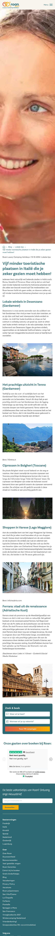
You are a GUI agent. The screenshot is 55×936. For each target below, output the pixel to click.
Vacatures (7, 887)
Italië (5, 827)
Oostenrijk (7, 840)
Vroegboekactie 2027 (12, 915)
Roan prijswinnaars (11, 891)
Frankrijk (6, 823)
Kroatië (6, 830)
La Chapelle (8, 898)
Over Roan (7, 853)
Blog (5, 877)
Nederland (7, 837)
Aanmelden (10, 807)
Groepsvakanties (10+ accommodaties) (19, 925)
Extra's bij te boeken (11, 870)
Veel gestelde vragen (11, 863)
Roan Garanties (9, 867)
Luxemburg (7, 844)
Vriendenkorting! (10, 921)
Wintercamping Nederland (14, 918)
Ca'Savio (6, 901)
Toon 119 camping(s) (27, 729)
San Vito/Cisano (9, 894)
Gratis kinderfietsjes (11, 874)
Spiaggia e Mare (10, 908)
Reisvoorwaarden (10, 860)
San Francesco (9, 911)
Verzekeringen (9, 880)
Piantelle (6, 904)
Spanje (5, 834)
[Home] (4, 247)
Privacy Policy (9, 884)
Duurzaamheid (9, 857)
